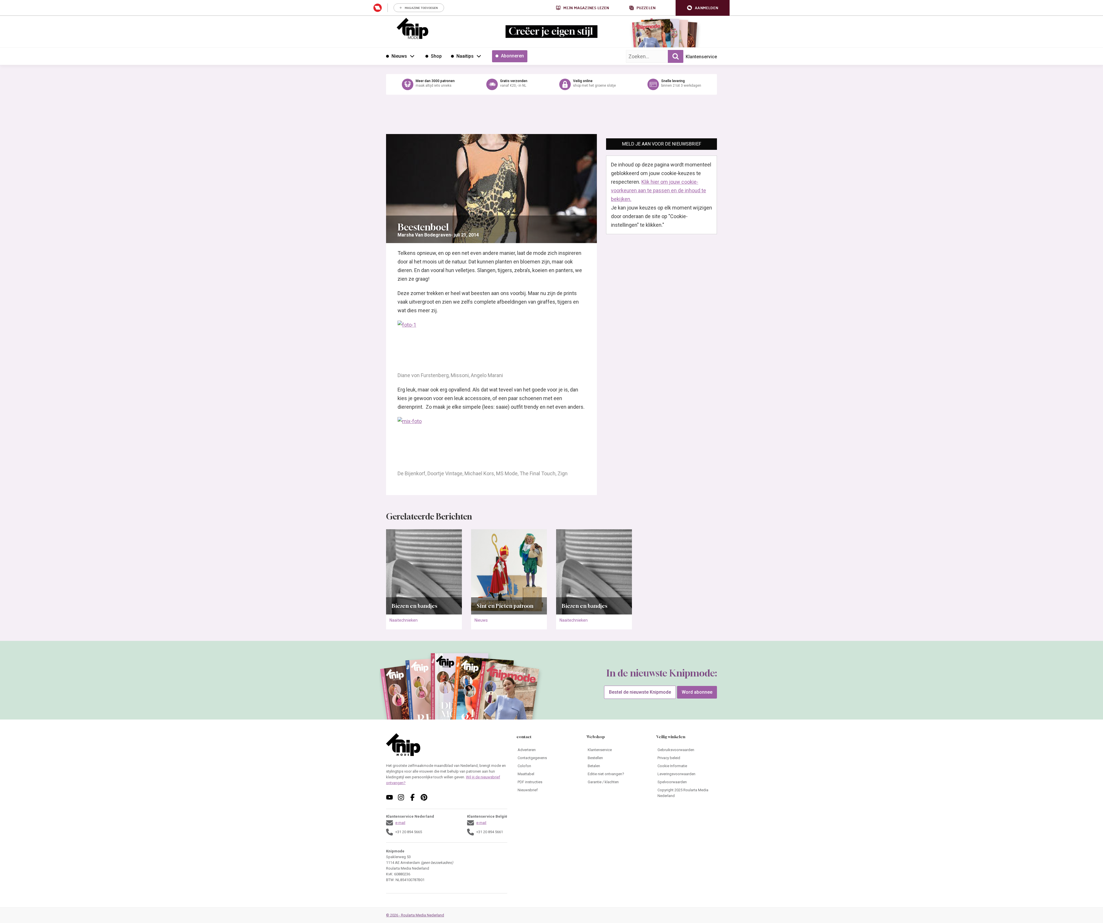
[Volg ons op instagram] (401, 797)
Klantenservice (701, 56)
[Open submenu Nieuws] (412, 56)
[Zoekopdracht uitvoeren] (675, 56)
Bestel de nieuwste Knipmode (640, 692)
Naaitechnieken (403, 620)
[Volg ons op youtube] (389, 797)
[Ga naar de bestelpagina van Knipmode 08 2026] (647, 36)
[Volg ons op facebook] (412, 797)
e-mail (400, 823)
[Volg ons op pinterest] (424, 797)
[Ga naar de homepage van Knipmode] (412, 28)
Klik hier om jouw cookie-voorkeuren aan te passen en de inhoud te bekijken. (658, 190)
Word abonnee (697, 692)
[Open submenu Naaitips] (479, 56)
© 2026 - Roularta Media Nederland (415, 915)
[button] (703, 8)
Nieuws (481, 620)
